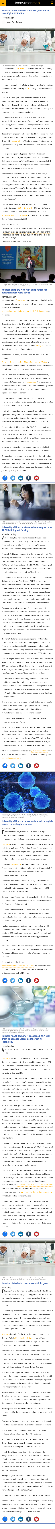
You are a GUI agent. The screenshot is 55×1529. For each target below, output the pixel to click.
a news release (17, 141)
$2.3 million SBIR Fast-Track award (15, 215)
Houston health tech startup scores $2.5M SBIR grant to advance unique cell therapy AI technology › (26, 236)
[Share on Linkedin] (20, 478)
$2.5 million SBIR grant (39, 751)
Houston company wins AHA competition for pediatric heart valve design (24, 291)
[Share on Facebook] (4, 478)
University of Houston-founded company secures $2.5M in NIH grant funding (27, 529)
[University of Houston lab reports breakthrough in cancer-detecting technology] (27, 792)
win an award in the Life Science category (36, 1192)
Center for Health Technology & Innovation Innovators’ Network (25, 362)
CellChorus (20, 68)
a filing (28, 88)
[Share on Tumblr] (28, 478)
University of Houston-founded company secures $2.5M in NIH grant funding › (26, 232)
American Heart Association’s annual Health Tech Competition (25, 311)
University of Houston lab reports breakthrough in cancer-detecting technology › (27, 228)
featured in (6, 758)
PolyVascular (21, 300)
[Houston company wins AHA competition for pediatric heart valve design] (27, 264)
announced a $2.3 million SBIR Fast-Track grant (34, 1185)
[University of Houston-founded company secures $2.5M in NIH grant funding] (27, 502)
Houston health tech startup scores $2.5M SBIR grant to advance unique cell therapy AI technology (26, 1038)
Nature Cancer (15, 758)
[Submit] (52, 3)
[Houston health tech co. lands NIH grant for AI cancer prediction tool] (27, 46)
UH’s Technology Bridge (23, 1338)
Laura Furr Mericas (14, 22)
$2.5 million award (25, 208)
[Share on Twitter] (12, 478)
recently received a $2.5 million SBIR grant (18, 965)
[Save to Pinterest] (36, 478)
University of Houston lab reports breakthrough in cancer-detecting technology (27, 823)
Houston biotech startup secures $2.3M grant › (16, 241)
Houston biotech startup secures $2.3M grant (25, 1283)
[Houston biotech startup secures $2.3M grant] (27, 1258)
